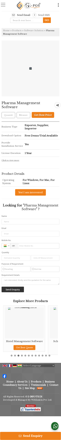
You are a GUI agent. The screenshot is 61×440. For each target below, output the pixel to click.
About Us (22, 381)
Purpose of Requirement (12, 264)
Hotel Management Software (24, 341)
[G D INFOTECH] (29, 5)
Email (4, 228)
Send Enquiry (32, 436)
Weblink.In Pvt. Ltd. (41, 400)
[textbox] (23, 115)
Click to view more (10, 160)
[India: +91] (6, 246)
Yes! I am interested (30, 192)
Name (4, 216)
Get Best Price (43, 114)
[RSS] (40, 388)
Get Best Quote (24, 347)
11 (46, 356)
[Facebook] (4, 376)
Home (6, 30)
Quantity (5, 252)
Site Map (30, 388)
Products (17, 30)
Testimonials (38, 385)
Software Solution (33, 30)
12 (49, 356)
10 (42, 356)
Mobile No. (6, 240)
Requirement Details (11, 275)
